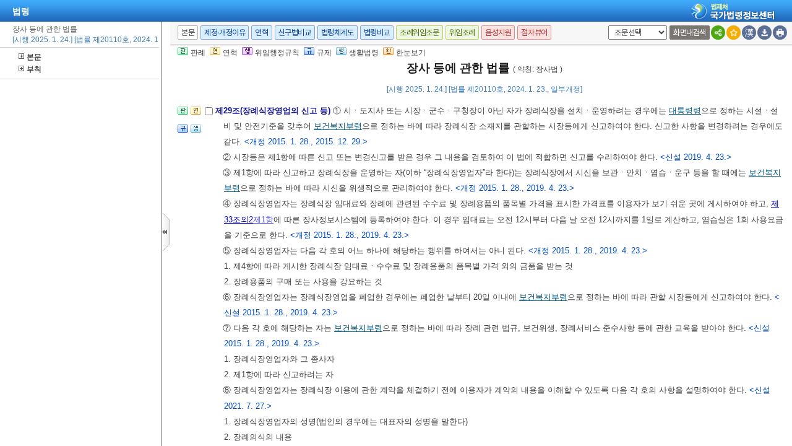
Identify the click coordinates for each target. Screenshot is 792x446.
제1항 (263, 219)
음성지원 (498, 32)
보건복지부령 (338, 126)
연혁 (261, 32)
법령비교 (377, 32)
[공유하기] (718, 32)
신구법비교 (294, 32)
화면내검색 (689, 32)
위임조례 (462, 32)
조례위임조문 (419, 32)
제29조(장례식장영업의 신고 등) (274, 110)
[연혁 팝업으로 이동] (196, 114)
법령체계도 (337, 32)
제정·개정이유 (224, 32)
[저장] (764, 32)
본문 (34, 57)
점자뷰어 (534, 32)
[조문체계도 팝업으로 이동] (183, 114)
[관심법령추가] (733, 32)
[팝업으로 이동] (196, 132)
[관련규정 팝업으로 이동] (183, 132)
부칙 (34, 69)
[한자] (749, 32)
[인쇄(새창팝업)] (780, 32)
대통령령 (685, 110)
